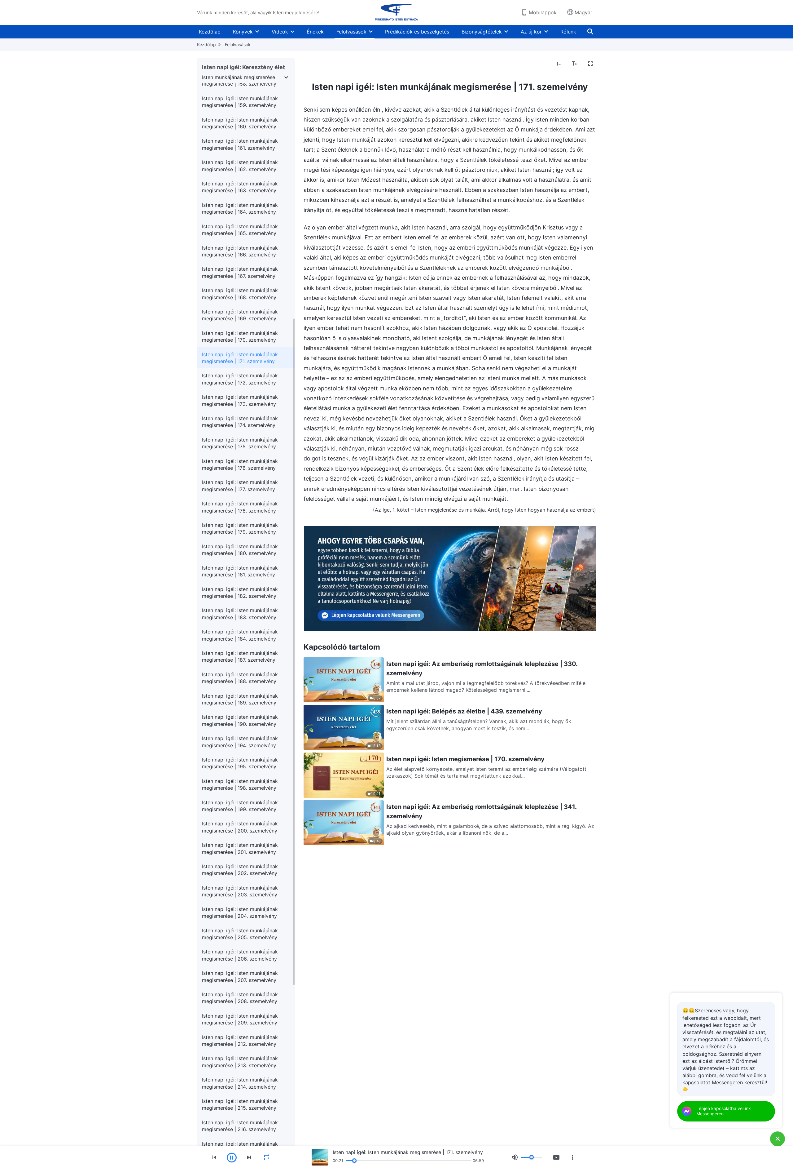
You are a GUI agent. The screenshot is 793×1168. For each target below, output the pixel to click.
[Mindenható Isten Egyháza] (396, 12)
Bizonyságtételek (482, 32)
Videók (280, 32)
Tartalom (317, 64)
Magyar (583, 12)
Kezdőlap (210, 32)
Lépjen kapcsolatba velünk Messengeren (723, 1111)
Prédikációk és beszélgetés (417, 32)
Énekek (315, 32)
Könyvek (243, 32)
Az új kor (531, 32)
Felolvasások (351, 32)
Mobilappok (543, 12)
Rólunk (568, 32)
